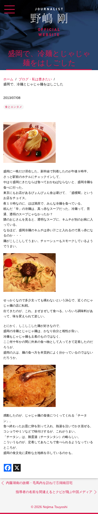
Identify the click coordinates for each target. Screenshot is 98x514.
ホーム (8, 79)
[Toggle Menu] (9, 9)
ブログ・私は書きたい (35, 79)
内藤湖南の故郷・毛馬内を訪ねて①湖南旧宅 (39, 483)
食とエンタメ (13, 106)
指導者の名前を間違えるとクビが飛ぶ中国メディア (54, 492)
